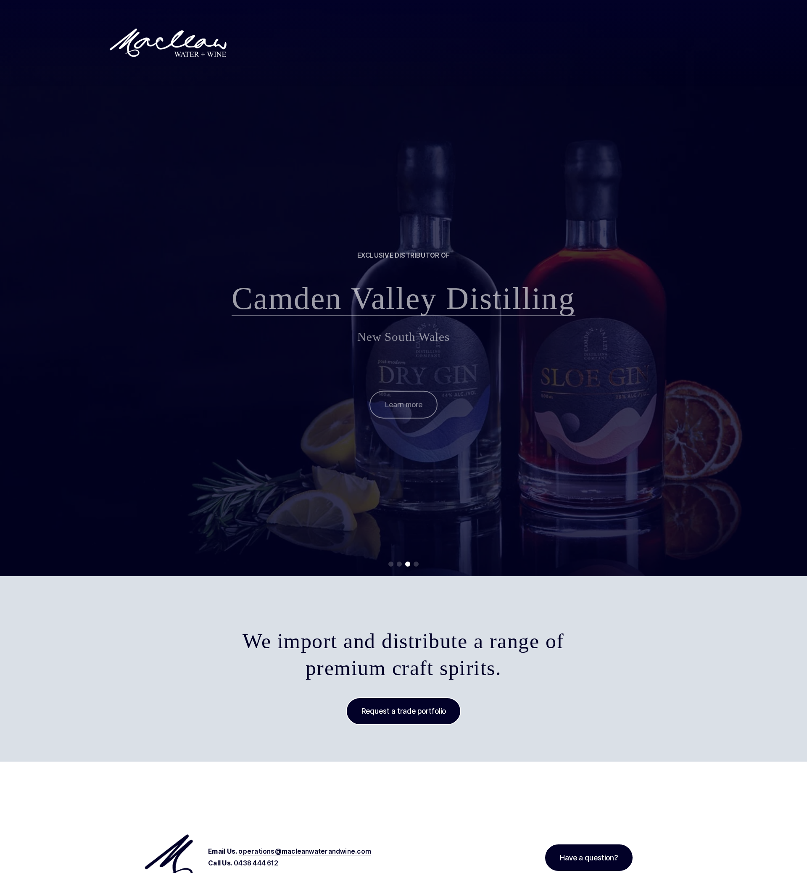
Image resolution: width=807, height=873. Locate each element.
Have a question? (589, 857)
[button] (390, 564)
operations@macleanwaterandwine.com (304, 851)
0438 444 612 (256, 863)
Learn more (403, 400)
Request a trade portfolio (403, 711)
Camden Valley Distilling (403, 294)
